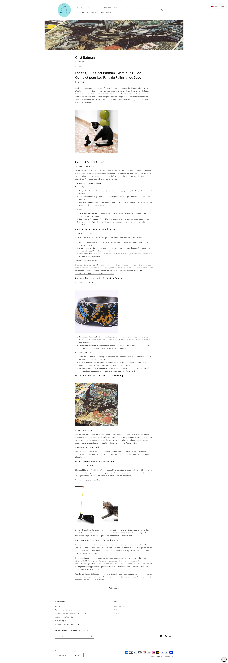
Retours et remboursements (64, 610)
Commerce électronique (167, 656)
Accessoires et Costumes (84, 282)
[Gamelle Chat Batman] (96, 332)
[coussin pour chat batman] (96, 426)
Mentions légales (60, 621)
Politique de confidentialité (64, 617)
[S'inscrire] (91, 636)
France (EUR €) (62, 655)
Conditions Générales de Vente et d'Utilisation (70, 613)
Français (76, 655)
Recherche (58, 606)
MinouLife (157, 656)
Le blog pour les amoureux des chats (67, 624)
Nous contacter (119, 606)
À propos (117, 613)
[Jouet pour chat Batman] (96, 153)
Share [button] (79, 67)
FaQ (115, 610)
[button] (162, 10)
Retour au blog (115, 588)
